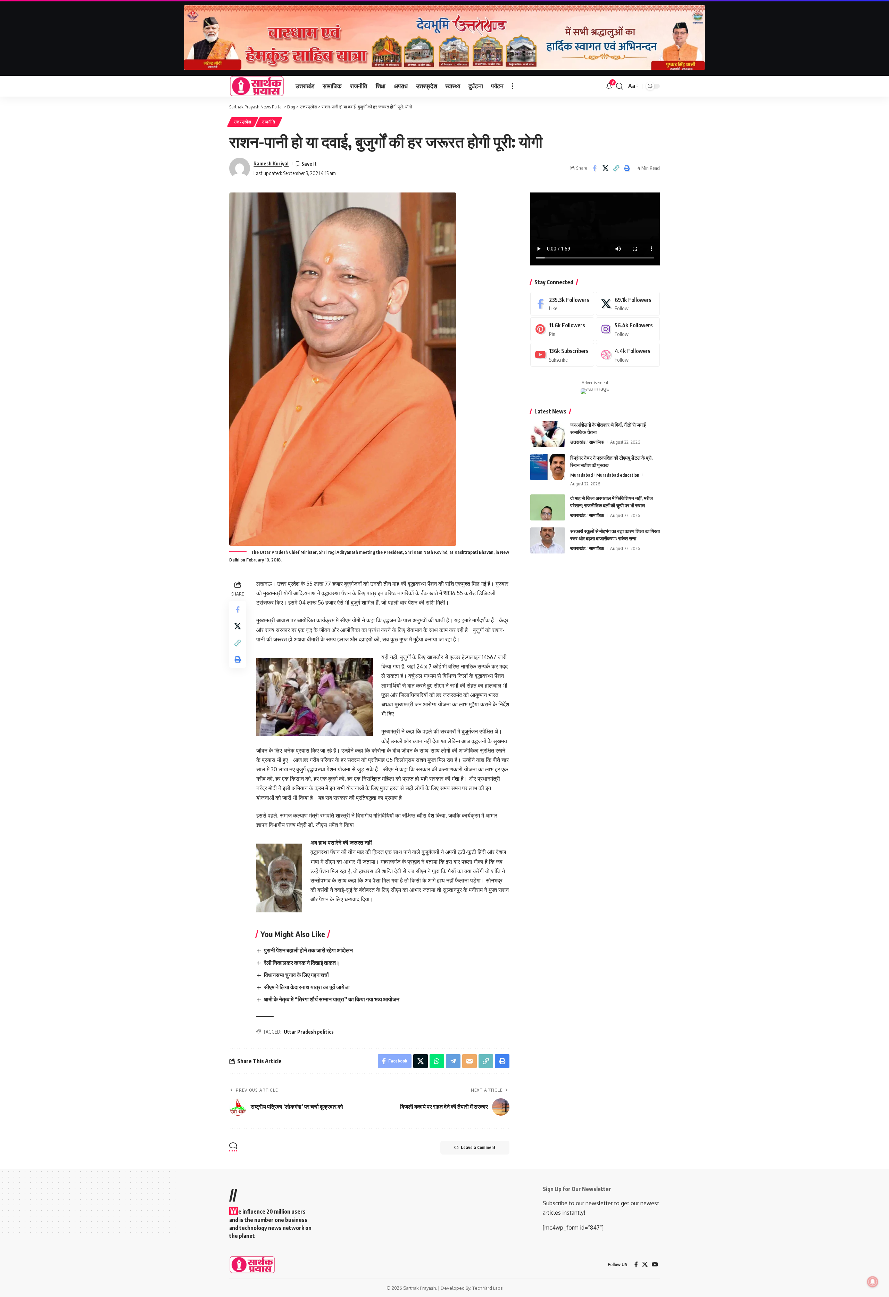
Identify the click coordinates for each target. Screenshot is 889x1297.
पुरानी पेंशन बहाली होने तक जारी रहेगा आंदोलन (308, 950)
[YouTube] (655, 1264)
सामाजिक (596, 442)
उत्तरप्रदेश (242, 121)
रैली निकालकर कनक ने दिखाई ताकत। (302, 962)
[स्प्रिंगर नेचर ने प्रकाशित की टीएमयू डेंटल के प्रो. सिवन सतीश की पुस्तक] (547, 467)
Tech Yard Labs (487, 1288)
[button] (512, 86)
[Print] (627, 168)
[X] (628, 304)
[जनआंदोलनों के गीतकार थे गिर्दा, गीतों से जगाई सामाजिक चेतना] (547, 434)
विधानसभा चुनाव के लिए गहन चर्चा (296, 974)
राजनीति (268, 121)
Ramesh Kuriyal (271, 163)
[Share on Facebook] (594, 168)
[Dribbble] (628, 355)
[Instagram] (628, 329)
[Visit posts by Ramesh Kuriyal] (239, 168)
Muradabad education (617, 475)
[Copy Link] (616, 168)
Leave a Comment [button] (478, 1147)
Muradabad (581, 475)
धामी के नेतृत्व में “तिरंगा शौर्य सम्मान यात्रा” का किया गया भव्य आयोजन (331, 999)
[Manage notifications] (872, 1281)
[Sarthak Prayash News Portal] (256, 86)
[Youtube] (562, 355)
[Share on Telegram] (453, 1061)
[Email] (469, 1061)
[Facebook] (562, 304)
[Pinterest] (562, 329)
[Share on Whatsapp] (437, 1061)
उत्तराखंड (577, 442)
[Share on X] (605, 168)
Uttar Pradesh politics (309, 1032)
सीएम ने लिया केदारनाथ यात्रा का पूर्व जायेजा (307, 987)
